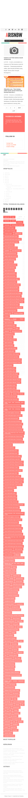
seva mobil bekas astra (10, 487)
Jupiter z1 (7, 644)
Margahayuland (8, 658)
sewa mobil (7, 730)
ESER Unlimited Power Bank (11, 629)
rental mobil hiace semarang (11, 589)
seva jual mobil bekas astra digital (12, 456)
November (8, 191)
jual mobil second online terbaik (12, 284)
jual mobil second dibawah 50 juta (13, 359)
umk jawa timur (15, 607)
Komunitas (14, 644)
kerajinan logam (8, 233)
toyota (16, 328)
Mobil (14, 567)
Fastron (13, 632)
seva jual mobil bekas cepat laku (12, 459)
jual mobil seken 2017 (10, 368)
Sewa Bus (7, 220)
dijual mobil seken (9, 345)
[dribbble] (18, 29)
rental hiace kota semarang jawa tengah (14, 403)
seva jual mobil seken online (11, 242)
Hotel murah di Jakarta (10, 638)
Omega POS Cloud (9, 669)
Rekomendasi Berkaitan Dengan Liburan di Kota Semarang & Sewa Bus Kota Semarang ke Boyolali (13, 781)
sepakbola (7, 250)
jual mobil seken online (10, 388)
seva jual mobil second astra (11, 290)
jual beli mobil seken (9, 351)
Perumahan (7, 678)
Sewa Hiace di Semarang (8, 159)
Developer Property (9, 560)
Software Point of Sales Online (12, 690)
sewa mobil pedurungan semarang (13, 519)
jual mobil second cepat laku (11, 356)
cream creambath (9, 704)
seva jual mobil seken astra (11, 236)
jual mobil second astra (10, 276)
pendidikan (15, 724)
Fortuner (7, 316)
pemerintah (7, 724)
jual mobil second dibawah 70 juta (13, 362)
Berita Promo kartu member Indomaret (14, 615)
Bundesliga (7, 624)
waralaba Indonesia (9, 736)
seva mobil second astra (10, 310)
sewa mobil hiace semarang (11, 595)
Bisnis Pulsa (7, 618)
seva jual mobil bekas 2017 (11, 450)
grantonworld (16, 707)
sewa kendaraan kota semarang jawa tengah (14, 514)
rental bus (19, 222)
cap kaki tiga (7, 701)
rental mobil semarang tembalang (12, 421)
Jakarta (15, 641)
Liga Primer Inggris (9, 652)
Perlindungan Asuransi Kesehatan (13, 675)
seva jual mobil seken (10, 267)
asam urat (7, 217)
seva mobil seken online (10, 496)
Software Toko (16, 575)
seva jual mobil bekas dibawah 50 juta (13, 462)
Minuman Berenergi (9, 663)
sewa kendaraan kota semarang (12, 510)
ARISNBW (14, 35)
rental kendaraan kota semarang (12, 406)
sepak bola (13, 727)
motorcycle (7, 587)
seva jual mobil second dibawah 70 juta (14, 301)
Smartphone (7, 575)
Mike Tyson (17, 658)
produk (6, 727)
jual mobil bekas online (10, 325)
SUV (6, 684)
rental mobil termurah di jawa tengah (13, 424)
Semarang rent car (9, 334)
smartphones (19, 604)
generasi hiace (19, 578)
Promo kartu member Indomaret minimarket (14, 681)
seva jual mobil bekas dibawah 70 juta (13, 464)
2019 (6, 174)
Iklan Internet (8, 641)
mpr (14, 721)
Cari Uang (19, 626)
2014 (6, 181)
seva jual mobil (8, 445)
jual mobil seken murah (10, 385)
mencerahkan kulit (15, 718)
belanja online (8, 699)
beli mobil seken (8, 337)
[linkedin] (22, 29)
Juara (21, 641)
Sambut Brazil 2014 (9, 687)
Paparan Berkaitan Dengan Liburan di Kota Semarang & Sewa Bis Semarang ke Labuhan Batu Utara (13, 772)
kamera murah (8, 713)
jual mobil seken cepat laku (11, 376)
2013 (6, 182)
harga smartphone (9, 581)
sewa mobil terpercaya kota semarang (14, 546)
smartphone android (9, 598)
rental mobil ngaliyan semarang (12, 412)
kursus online (19, 581)
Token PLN (7, 693)
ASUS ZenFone (18, 549)
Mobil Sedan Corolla (9, 666)
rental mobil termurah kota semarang (13, 429)
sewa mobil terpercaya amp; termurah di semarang (14, 537)
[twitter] (9, 29)
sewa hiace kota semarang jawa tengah (14, 504)
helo (6, 710)
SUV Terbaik (12, 684)
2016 (6, 177)
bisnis (13, 220)
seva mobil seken (9, 490)
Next (19, 107)
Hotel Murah (7, 567)
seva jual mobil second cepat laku (12, 296)
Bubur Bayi (19, 621)
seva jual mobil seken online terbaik (13, 484)
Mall (5, 655)
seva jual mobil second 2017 (11, 287)
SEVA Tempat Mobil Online (9, 161)
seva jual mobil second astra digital (13, 293)
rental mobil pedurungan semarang (13, 415)
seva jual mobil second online (11, 304)
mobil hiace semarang (18, 584)
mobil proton (7, 721)
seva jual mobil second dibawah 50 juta (14, 299)
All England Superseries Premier (12, 609)
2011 (6, 201)
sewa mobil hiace (9, 554)
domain (17, 704)
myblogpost (5, 160)
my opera (20, 721)
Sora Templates (20, 796)
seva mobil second (9, 245)
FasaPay (7, 632)
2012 (6, 199)
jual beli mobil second (10, 259)
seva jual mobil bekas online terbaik (13, 470)
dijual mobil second (9, 270)
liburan (6, 716)
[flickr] (15, 29)
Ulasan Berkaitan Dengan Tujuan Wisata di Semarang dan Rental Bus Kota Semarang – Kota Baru (14, 790)
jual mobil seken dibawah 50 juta (12, 379)
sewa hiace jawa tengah (10, 499)
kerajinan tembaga (10, 146)
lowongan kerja (9, 143)
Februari (8, 196)
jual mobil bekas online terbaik (12, 354)
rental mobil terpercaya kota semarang (14, 442)
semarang (7, 225)
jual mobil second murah (10, 264)
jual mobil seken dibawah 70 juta (12, 382)
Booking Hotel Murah (9, 621)
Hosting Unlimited (9, 635)
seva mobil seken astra (10, 493)
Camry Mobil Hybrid (9, 626)
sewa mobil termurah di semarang (13, 531)
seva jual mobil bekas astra (11, 453)
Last (13, 111)
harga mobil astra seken (10, 348)
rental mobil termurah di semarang (13, 427)
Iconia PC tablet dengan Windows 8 (13, 552)
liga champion (13, 716)
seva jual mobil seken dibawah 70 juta (13, 481)
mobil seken (7, 393)
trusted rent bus (8, 549)
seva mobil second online (11, 247)
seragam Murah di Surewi (11, 592)
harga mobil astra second (11, 256)
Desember (8, 184)
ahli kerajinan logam (9, 227)
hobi (10, 710)
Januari (7, 198)
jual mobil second (9, 262)
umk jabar (15, 730)
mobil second (18, 233)
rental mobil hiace (16, 587)
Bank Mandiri (8, 612)
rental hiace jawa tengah (10, 396)
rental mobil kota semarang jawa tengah (14, 409)
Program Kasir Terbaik (10, 570)
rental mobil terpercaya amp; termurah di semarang (14, 433)
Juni (7, 193)
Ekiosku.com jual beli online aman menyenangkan (14, 564)
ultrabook (7, 331)
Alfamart (17, 554)
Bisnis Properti (16, 618)
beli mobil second (16, 250)
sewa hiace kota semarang (11, 501)
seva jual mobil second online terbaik (13, 307)
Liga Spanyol (19, 652)
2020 (6, 173)
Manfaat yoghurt (13, 655)
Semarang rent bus (16, 331)
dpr (22, 704)
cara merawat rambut (18, 701)
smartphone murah (9, 601)
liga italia (7, 718)
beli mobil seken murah (10, 339)
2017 (6, 176)
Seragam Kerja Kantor (10, 572)
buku (15, 699)
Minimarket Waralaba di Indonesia (13, 661)
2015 (6, 179)
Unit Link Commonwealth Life (11, 696)
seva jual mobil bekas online (11, 467)
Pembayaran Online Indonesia (12, 672)
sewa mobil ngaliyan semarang (12, 517)
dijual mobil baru (8, 342)
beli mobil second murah (10, 253)
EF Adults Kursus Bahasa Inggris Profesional (13, 163)
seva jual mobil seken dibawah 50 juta (13, 479)
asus (6, 578)
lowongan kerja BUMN (11, 144)
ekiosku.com (7, 707)
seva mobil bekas (9, 328)
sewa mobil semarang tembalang (12, 525)
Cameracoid (15, 624)
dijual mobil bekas (9, 322)
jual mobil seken (8, 365)
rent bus (15, 393)
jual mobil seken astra (10, 371)
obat (13, 217)
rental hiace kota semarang (11, 399)
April (7, 195)
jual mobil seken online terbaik (12, 391)
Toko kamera (15, 693)
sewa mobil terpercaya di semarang (13, 543)
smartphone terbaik (9, 604)
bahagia (11, 578)
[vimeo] (12, 29)
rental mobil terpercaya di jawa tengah (14, 436)
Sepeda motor (8, 313)
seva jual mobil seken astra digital (12, 239)
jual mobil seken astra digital (11, 374)
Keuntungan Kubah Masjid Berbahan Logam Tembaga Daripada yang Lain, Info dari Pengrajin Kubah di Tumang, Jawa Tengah (13, 750)
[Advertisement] (14, 14)
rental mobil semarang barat (11, 418)
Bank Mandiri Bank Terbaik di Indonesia (14, 557)
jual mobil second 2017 (10, 273)
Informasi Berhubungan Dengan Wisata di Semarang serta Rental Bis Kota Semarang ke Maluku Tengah (13, 777)
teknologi (7, 607)
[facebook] (5, 29)
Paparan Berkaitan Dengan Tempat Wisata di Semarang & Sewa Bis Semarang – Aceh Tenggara (13, 786)
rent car (21, 393)
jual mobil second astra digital (12, 279)
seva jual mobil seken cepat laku (12, 476)
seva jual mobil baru (9, 447)
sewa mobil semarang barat (11, 522)
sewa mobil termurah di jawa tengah (13, 528)
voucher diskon (8, 733)
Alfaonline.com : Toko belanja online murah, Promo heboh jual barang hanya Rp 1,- (13, 91)
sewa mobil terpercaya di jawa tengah (13, 540)
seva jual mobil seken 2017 (11, 473)
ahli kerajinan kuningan (17, 225)
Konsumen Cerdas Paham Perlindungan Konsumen (14, 319)
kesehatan (16, 713)
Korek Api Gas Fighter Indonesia (12, 646)
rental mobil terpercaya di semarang (13, 439)
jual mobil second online (10, 282)
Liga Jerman (14, 649)
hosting (15, 710)
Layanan (7, 649)
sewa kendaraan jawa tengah (11, 507)
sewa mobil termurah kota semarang (13, 534)
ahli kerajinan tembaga (10, 230)
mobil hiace (7, 584)
